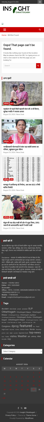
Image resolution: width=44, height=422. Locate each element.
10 (5, 381)
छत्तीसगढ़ (33, 336)
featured (26, 326)
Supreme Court (23, 333)
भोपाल (39, 336)
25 (10, 390)
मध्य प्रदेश (4, 339)
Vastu (7, 336)
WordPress (29, 418)
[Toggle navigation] (5, 29)
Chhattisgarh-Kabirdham (9, 317)
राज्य (11, 103)
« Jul (3, 398)
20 (22, 385)
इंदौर (29, 336)
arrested (24, 309)
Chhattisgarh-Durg (13, 315)
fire (34, 326)
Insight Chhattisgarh (17, 16)
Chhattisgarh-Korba (24, 317)
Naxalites (38, 329)
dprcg (15, 326)
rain (7, 333)
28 (28, 390)
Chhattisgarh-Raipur (16, 320)
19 (16, 385)
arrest (19, 309)
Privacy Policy (11, 415)
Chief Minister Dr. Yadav (14, 322)
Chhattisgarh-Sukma (32, 320)
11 (10, 381)
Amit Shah (13, 309)
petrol (3, 333)
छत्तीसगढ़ (6, 103)
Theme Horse (31, 415)
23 (39, 385)
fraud (37, 326)
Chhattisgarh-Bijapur (24, 312)
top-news (35, 332)
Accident (5, 309)
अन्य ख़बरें (7, 78)
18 (10, 385)
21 (28, 385)
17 (5, 385)
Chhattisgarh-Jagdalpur (28, 315)
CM (34, 322)
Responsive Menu (40, 2)
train (3, 336)
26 (16, 390)
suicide (16, 333)
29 (34, 390)
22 (34, 385)
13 (22, 381)
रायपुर (9, 339)
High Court (5, 329)
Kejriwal (12, 329)
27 (22, 390)
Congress (6, 326)
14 (28, 381)
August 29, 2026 (9, 114)
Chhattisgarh (9, 311)
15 (34, 381)
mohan (17, 329)
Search (38, 65)
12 (16, 381)
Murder (32, 329)
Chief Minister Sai (27, 322)
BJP (30, 308)
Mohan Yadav (24, 329)
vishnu (13, 336)
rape (11, 333)
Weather (22, 336)
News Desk (20, 114)
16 (39, 381)
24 (5, 390)
